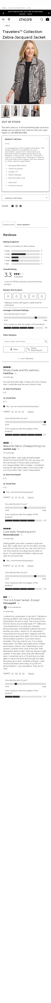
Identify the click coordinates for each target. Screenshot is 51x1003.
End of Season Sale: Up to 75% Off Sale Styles (25, 11)
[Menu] (3, 19)
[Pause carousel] (48, 13)
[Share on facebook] (13, 206)
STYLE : (7, 144)
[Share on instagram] (17, 206)
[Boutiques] (8, 19)
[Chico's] (25, 19)
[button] (47, 19)
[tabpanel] (25, 465)
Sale (7, 25)
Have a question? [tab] (23, 225)
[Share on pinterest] (21, 206)
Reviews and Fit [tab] (8, 225)
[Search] (41, 19)
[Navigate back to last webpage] (3, 26)
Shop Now (22, 14)
